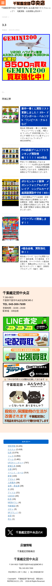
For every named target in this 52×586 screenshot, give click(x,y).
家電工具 (12, 466)
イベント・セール (15, 472)
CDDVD (11, 496)
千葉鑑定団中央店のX (29, 532)
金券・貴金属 (13, 486)
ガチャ (11, 509)
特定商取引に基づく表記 (17, 572)
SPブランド (13, 512)
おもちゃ (12, 449)
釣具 (10, 499)
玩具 (10, 452)
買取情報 (12, 446)
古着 (10, 469)
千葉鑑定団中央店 (26, 559)
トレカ (11, 456)
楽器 (10, 516)
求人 (10, 519)
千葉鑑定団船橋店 (26, 551)
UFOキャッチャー (16, 463)
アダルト (12, 479)
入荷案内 (12, 483)
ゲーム (11, 459)
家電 (10, 476)
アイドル (12, 492)
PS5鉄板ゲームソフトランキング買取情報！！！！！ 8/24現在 (35, 154)
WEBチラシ (13, 502)
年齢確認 (12, 506)
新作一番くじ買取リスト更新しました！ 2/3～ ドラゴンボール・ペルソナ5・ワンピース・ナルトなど (35, 116)
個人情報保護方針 (37, 572)
